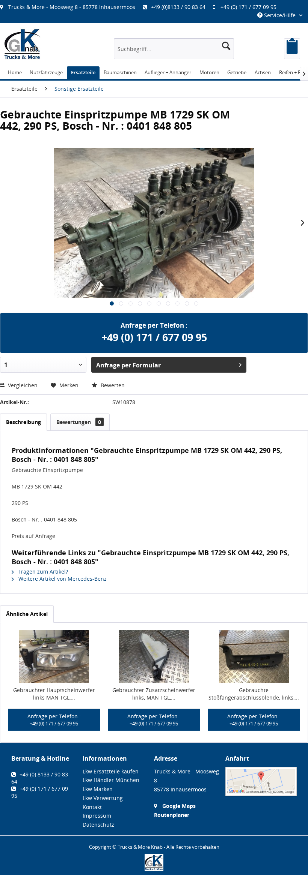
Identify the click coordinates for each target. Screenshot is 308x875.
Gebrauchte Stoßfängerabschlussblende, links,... (253, 693)
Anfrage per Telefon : (54, 720)
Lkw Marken (98, 789)
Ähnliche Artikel (27, 613)
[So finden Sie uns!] (261, 781)
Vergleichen (22, 385)
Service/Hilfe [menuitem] (280, 15)
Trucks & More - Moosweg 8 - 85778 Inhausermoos (71, 6)
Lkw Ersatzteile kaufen (111, 771)
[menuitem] (142, 6)
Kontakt (92, 807)
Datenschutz (98, 824)
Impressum (97, 815)
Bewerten (112, 385)
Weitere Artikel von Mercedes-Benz (62, 578)
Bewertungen (78, 422)
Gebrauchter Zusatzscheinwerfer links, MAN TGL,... (153, 693)
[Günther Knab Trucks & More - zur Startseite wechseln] (22, 44)
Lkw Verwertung (103, 798)
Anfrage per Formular (128, 365)
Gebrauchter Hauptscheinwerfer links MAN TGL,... (54, 693)
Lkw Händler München (111, 780)
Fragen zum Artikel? (42, 571)
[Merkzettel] (292, 48)
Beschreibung (23, 422)
